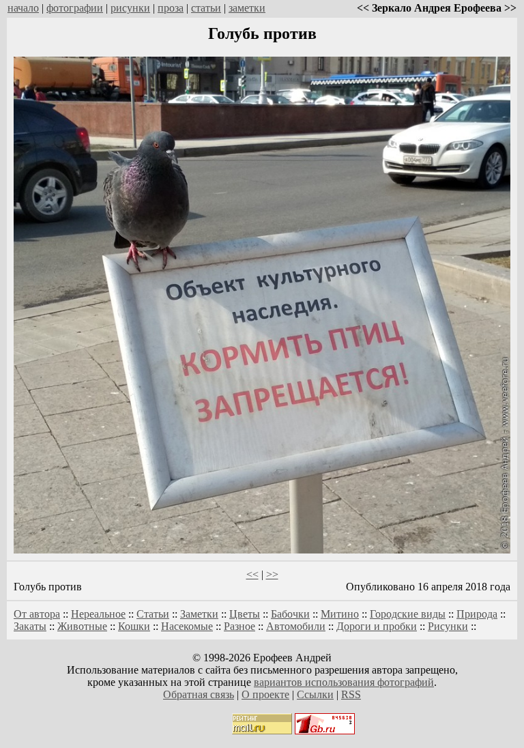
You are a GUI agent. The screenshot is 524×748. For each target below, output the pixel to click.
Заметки (199, 614)
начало (23, 8)
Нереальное (98, 614)
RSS (351, 694)
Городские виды (408, 614)
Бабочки (290, 614)
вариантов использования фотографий (344, 682)
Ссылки (315, 694)
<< (252, 574)
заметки (247, 8)
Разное (239, 626)
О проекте (265, 694)
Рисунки (448, 626)
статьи (206, 8)
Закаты (30, 626)
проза (171, 8)
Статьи (152, 614)
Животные (82, 626)
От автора (37, 614)
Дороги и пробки (376, 626)
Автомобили (295, 626)
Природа (476, 614)
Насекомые (187, 626)
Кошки (134, 626)
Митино (340, 614)
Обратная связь (198, 694)
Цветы (244, 614)
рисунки (130, 8)
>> (272, 574)
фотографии (74, 8)
